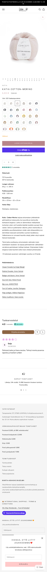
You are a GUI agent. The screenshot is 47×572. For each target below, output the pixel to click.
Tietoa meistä (6, 466)
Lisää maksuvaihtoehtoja (23, 155)
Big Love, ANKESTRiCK (10, 284)
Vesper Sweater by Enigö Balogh (13, 267)
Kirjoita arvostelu (18, 332)
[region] (23, 379)
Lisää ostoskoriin (24, 143)
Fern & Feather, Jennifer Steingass (13, 288)
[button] (7, 167)
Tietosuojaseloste (8, 474)
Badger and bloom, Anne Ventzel (13, 276)
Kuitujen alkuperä (8, 470)
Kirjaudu (23, 564)
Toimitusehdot (7, 463)
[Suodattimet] (37, 332)
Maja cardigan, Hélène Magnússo (13, 293)
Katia (4, 85)
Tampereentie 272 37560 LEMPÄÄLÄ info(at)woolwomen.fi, (22, 413)
